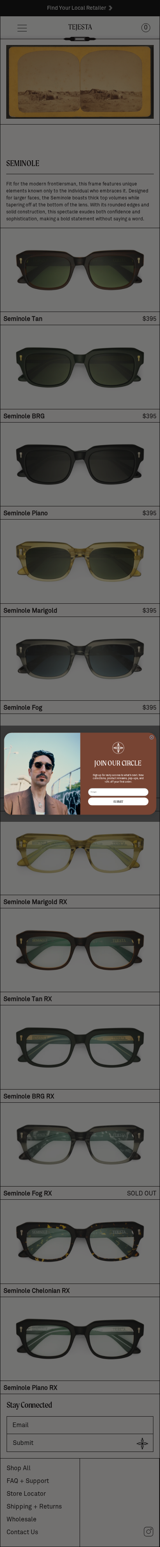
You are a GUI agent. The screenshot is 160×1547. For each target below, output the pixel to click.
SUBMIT (118, 801)
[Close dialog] (151, 737)
